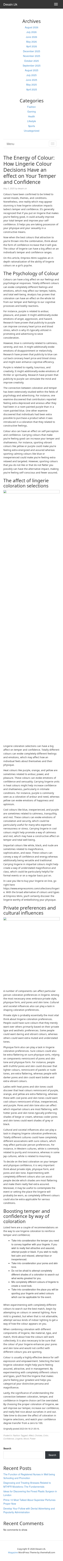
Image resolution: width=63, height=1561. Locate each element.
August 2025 (31, 70)
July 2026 (31, 32)
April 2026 (31, 46)
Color (45, 1435)
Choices (38, 1435)
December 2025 (31, 51)
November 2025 (31, 56)
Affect (31, 1435)
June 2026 (31, 37)
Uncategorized (31, 130)
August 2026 (31, 27)
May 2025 (31, 84)
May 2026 (31, 41)
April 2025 (31, 89)
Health (31, 116)
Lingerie (19, 1438)
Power (33, 1438)
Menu (10, 143)
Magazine (13, 1552)
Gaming (31, 111)
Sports (31, 126)
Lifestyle (31, 121)
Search (7, 1448)
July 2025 (31, 75)
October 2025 (31, 60)
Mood (26, 1438)
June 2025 (31, 79)
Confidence (8, 1438)
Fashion (31, 106)
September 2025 (31, 65)
